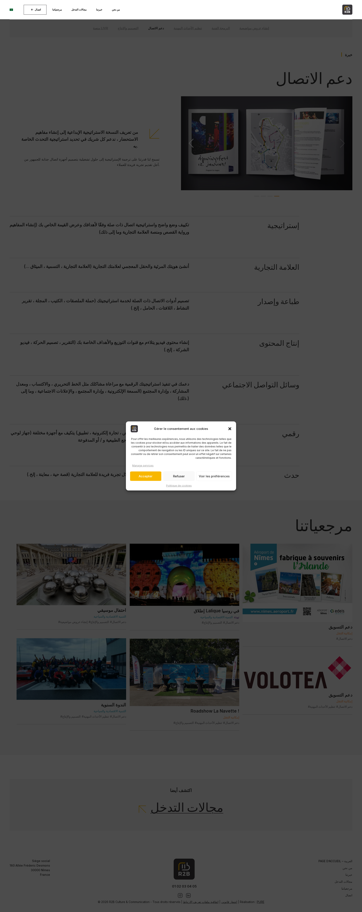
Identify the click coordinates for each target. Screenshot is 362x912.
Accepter (146, 476)
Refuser (179, 476)
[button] (230, 429)
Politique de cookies (179, 485)
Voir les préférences (214, 476)
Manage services (143, 465)
